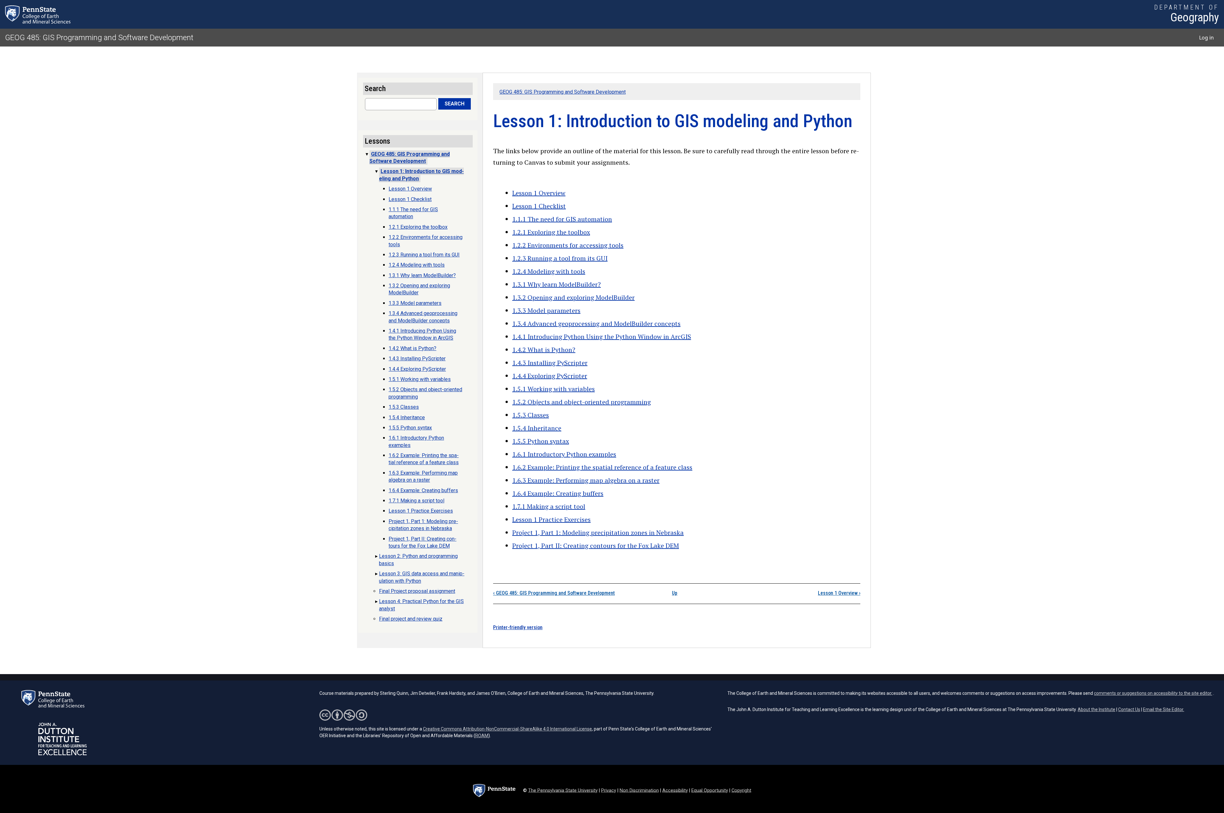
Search (454, 104)
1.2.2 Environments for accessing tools (567, 245)
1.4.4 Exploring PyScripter (549, 375)
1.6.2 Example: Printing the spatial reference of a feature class (602, 467)
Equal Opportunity (709, 790)
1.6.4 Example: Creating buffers (557, 493)
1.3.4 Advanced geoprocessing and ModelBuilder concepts (596, 323)
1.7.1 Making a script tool (548, 506)
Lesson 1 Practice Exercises (551, 519)
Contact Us (1129, 709)
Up (674, 593)
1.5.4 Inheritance (536, 428)
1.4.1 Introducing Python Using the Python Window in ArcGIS (601, 336)
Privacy (608, 790)
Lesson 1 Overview (538, 193)
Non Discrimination (639, 790)
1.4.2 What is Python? (543, 349)
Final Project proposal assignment (417, 591)
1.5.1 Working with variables (553, 389)
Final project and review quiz (410, 619)
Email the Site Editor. (1163, 709)
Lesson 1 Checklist (539, 206)
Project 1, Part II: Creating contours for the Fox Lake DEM (595, 545)
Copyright (741, 790)
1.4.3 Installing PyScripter (549, 362)
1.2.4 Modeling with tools (548, 271)
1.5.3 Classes (530, 415)
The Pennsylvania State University (563, 790)
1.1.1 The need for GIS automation (562, 219)
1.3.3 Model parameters (546, 310)
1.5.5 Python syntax (540, 441)
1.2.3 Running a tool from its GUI (560, 258)
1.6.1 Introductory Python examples (564, 454)
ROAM (481, 735)
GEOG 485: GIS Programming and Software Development (99, 37)
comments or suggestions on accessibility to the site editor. (1153, 693)
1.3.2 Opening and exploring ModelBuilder (573, 297)
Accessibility (675, 790)
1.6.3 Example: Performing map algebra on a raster (585, 480)
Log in (1206, 37)
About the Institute (1096, 709)
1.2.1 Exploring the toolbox (551, 232)
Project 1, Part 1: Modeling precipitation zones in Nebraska (598, 532)
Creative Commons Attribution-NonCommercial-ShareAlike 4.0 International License (507, 728)
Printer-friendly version (518, 627)
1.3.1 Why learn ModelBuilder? (556, 284)
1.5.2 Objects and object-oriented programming (581, 402)
